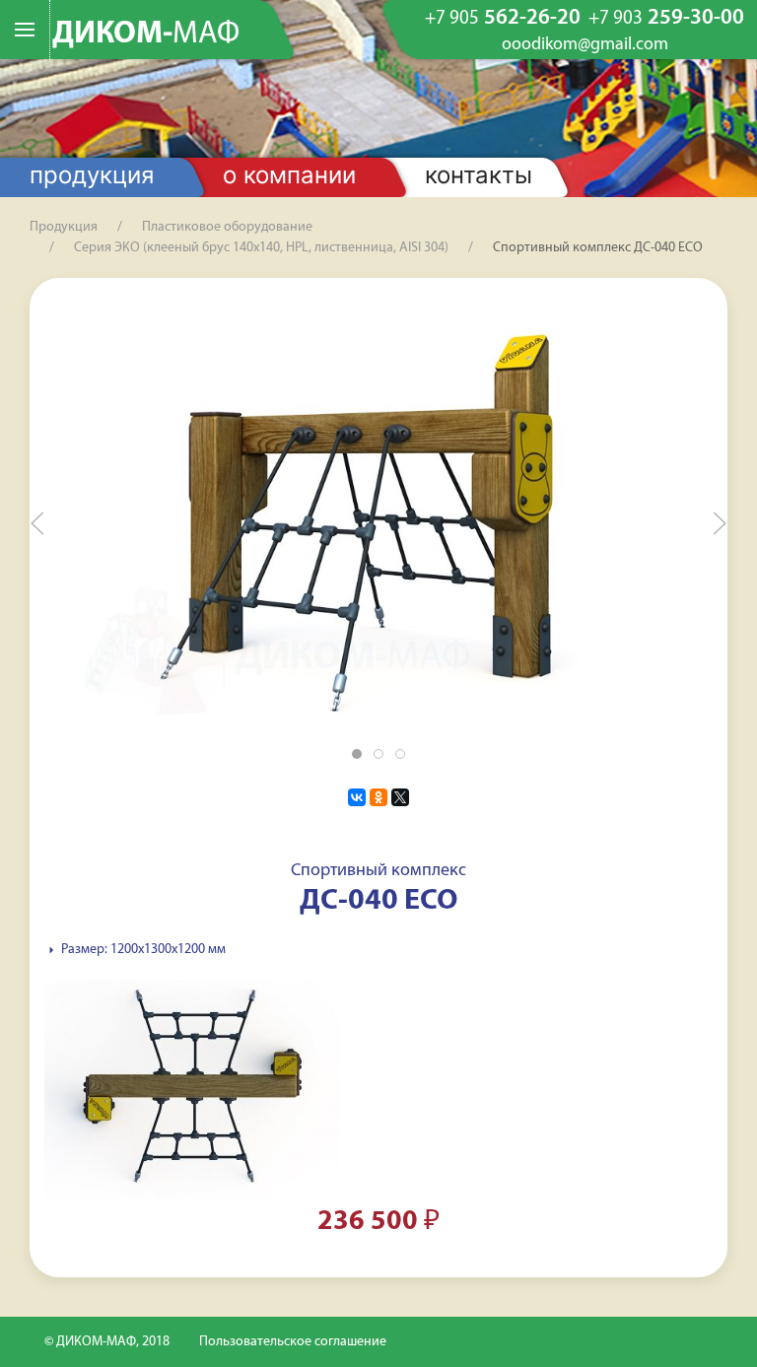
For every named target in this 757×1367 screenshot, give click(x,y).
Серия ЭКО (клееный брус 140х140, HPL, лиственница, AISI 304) (261, 247)
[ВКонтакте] (357, 797)
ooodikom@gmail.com (585, 45)
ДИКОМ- (146, 34)
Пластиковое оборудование (227, 227)
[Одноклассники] (378, 797)
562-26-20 (503, 19)
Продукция (92, 175)
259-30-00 (666, 19)
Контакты (478, 175)
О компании (289, 175)
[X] (400, 797)
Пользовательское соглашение (292, 1341)
